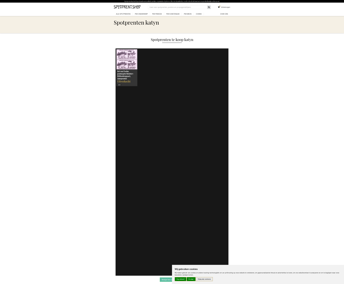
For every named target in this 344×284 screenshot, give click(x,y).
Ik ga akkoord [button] (180, 279)
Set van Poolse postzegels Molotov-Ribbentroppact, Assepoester (125, 75)
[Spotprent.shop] (127, 7)
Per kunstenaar (172, 14)
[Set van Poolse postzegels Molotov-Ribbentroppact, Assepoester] (126, 59)
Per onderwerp (141, 14)
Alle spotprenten (123, 14)
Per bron (187, 14)
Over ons (224, 14)
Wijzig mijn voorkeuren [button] (204, 279)
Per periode (157, 14)
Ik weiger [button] (191, 279)
